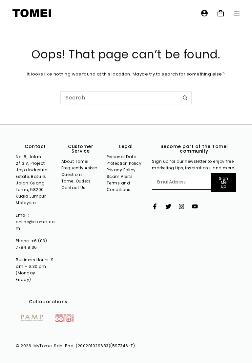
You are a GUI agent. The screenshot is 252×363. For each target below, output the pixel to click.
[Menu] (237, 13)
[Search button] (185, 97)
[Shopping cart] (221, 13)
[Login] (204, 13)
